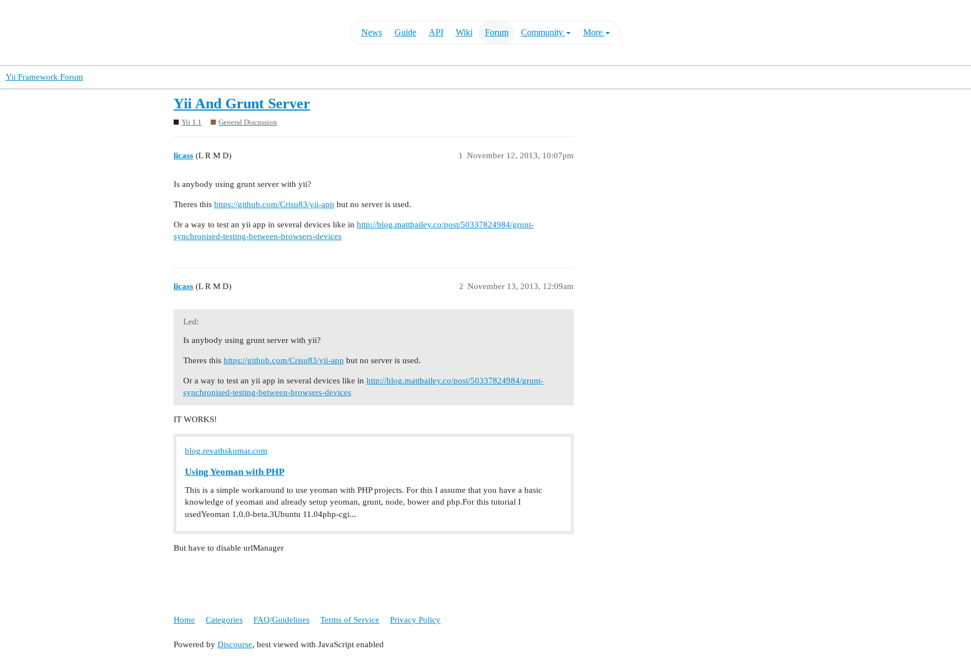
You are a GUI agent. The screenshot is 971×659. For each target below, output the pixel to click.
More (594, 32)
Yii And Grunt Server (242, 103)
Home (184, 619)
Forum (497, 32)
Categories (224, 619)
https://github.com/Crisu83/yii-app (274, 204)
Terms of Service (349, 619)
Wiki (464, 32)
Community (543, 32)
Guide (405, 32)
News (371, 32)
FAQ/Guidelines (281, 619)
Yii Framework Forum (44, 76)
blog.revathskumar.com (226, 450)
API (436, 32)
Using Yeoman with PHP (234, 471)
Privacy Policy (415, 619)
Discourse (234, 644)
